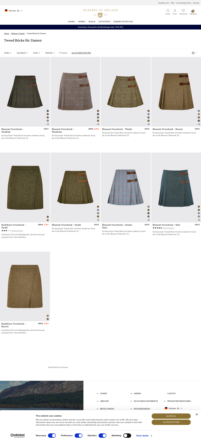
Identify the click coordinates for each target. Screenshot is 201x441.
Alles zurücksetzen (81, 53)
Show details (142, 435)
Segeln (91, 21)
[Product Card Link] (25, 92)
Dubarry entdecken (123, 21)
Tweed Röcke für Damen (36, 33)
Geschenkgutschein (183, 3)
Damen (71, 21)
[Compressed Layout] (193, 53)
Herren (81, 21)
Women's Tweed (17, 33)
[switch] (78, 435)
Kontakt (196, 3)
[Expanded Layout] (196, 53)
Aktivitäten (104, 21)
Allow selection (171, 422)
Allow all (171, 416)
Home (6, 33)
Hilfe (172, 3)
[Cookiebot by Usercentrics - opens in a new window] (18, 436)
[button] (7, 53)
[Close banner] (197, 414)
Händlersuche (163, 3)
